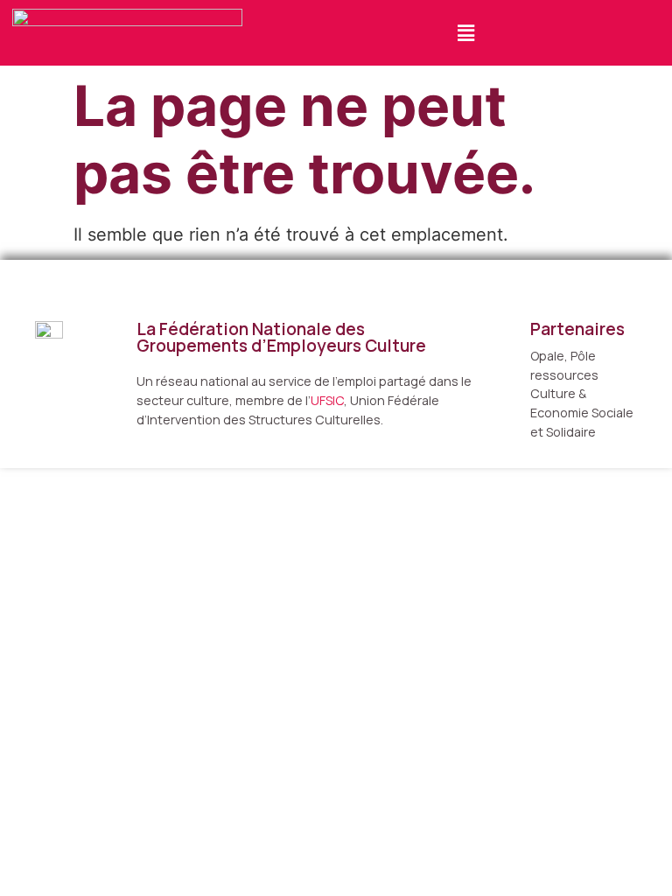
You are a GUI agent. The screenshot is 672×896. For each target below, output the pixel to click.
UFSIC (327, 400)
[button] (465, 33)
